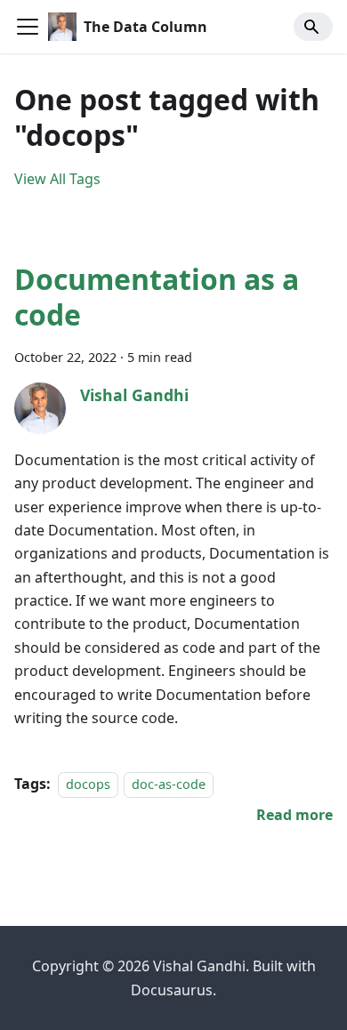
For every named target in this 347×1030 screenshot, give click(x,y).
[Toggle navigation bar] (27, 26)
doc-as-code (169, 784)
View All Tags (57, 179)
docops (88, 784)
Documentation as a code (156, 297)
